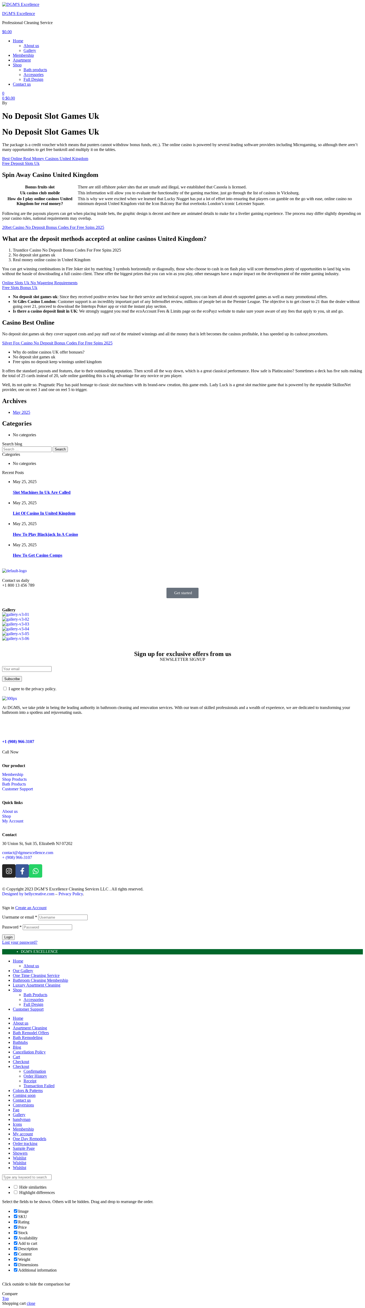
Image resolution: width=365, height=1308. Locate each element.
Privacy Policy (71, 894)
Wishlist (19, 1158)
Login (8, 937)
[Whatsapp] (35, 871)
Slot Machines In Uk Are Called (42, 492)
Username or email (19, 917)
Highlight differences (36, 1192)
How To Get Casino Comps (37, 555)
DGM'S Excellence (18, 13)
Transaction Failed (39, 1085)
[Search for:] (27, 449)
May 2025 (21, 412)
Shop (17, 990)
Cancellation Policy (29, 1052)
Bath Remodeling (27, 1037)
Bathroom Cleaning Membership (40, 980)
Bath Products (35, 994)
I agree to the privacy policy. (32, 689)
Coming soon (24, 1095)
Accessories (34, 999)
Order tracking (25, 1143)
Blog (17, 1047)
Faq (16, 1110)
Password (12, 927)
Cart (16, 1057)
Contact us (22, 1100)
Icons (17, 1124)
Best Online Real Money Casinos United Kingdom (45, 158)
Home (18, 961)
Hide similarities (32, 1187)
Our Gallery (23, 970)
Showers (20, 1153)
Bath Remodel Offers (31, 1032)
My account (23, 1134)
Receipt (30, 1081)
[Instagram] (8, 871)
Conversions (23, 1105)
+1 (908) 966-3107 (18, 741)
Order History (35, 1076)
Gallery (19, 1114)
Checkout (21, 1061)
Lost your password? (19, 942)
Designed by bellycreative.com (28, 894)
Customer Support (28, 1009)
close (31, 1303)
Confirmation (35, 1071)
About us (31, 966)
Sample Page (24, 1148)
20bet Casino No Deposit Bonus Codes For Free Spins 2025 (53, 227)
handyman (21, 1119)
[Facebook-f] (22, 871)
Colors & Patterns (28, 1090)
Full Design (33, 1004)
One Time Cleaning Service (36, 975)
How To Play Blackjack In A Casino (45, 534)
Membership (23, 1129)
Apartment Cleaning (30, 1028)
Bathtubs (20, 1042)
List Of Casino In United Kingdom (44, 513)
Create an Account (30, 907)
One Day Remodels (29, 1138)
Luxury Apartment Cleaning (36, 985)
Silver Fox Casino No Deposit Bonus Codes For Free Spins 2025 (57, 343)
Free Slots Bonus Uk (19, 287)
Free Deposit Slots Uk (21, 163)
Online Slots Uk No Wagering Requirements (39, 282)
